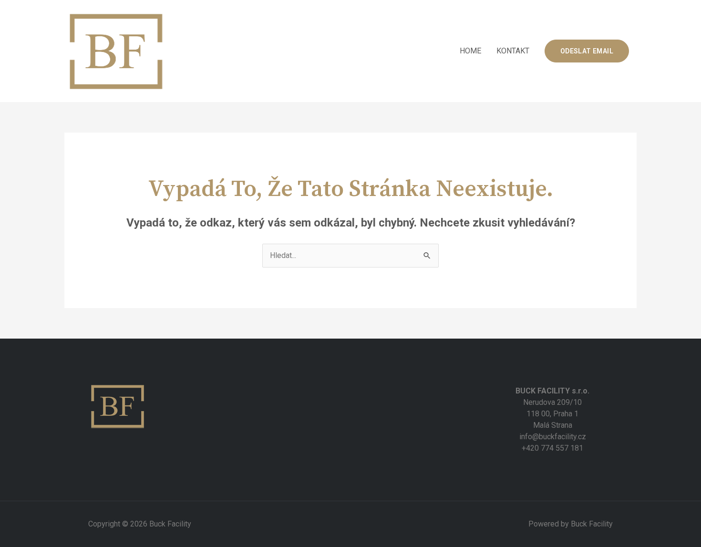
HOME (470, 50)
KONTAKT (512, 50)
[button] (587, 51)
